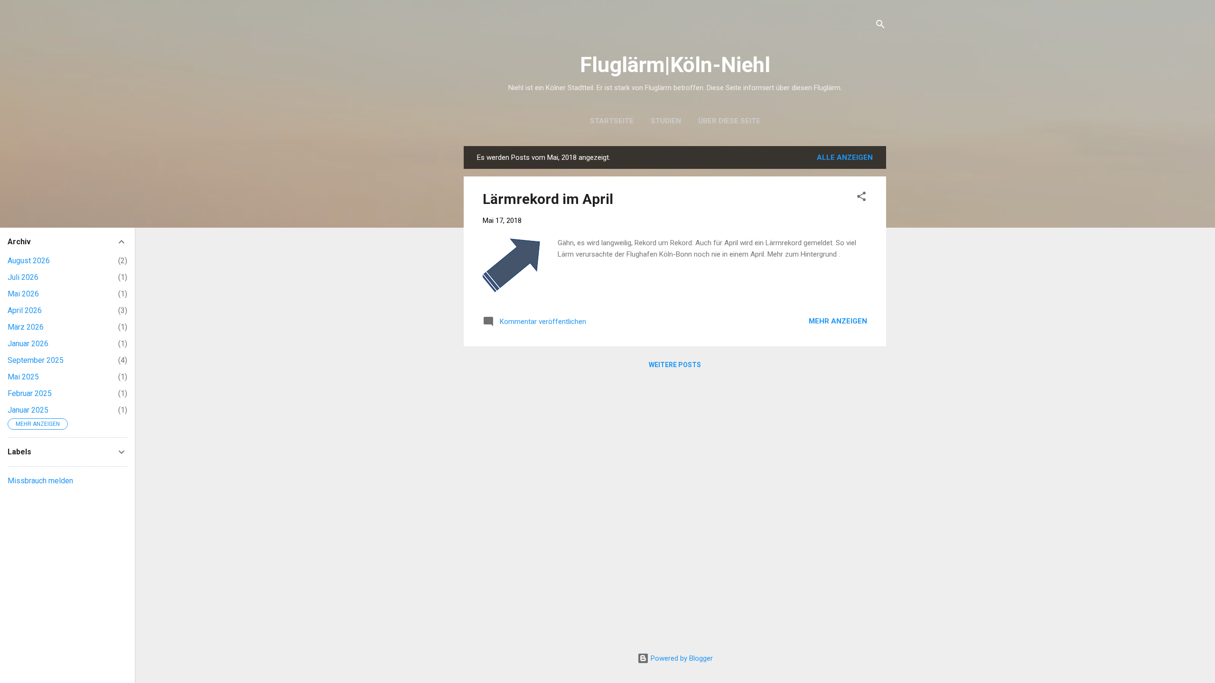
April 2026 (25, 310)
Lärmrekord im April (548, 199)
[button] (861, 198)
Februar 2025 (30, 393)
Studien (666, 121)
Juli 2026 (23, 277)
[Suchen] (880, 25)
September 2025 (36, 360)
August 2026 (29, 260)
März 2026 (26, 327)
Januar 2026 (28, 343)
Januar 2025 (28, 410)
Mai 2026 (23, 293)
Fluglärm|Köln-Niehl (675, 64)
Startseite (612, 121)
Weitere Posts (675, 365)
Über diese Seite (729, 121)
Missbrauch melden (40, 480)
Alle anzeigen (845, 157)
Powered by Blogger (681, 658)
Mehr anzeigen (838, 321)
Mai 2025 (23, 376)
